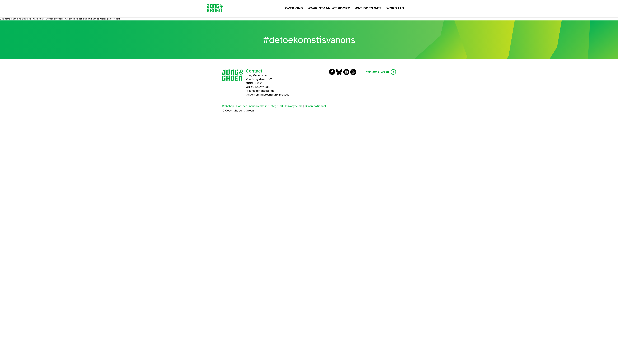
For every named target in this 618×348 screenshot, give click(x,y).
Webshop (228, 106)
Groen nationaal (315, 106)
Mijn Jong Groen (378, 71)
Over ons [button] (294, 8)
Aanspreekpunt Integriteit (266, 106)
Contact (254, 70)
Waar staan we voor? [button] (329, 8)
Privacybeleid (294, 106)
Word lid (395, 8)
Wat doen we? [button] (368, 8)
